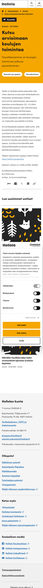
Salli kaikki (21, 325)
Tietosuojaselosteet (11, 570)
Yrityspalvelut (9, 485)
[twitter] (21, 184)
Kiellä (21, 341)
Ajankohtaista (13, 11)
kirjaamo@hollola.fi (12, 436)
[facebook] (15, 184)
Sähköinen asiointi (11, 463)
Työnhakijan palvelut (12, 481)
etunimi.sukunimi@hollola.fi (16, 439)
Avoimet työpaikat (11, 476)
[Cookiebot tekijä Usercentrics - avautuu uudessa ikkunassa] (30, 245)
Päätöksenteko (9, 472)
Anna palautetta (11, 521)
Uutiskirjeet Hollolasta (14, 516)
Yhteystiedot (8, 508)
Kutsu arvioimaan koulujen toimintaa (19, 14)
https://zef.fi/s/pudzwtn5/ (13, 159)
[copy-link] (34, 184)
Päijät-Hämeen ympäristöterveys (20, 489)
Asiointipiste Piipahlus (13, 467)
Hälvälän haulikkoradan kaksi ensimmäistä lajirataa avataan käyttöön (17, 361)
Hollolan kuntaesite (13, 512)
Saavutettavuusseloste (13, 576)
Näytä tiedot (30, 318)
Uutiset (25, 11)
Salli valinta (21, 333)
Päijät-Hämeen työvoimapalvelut (20, 525)
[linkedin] (28, 184)
